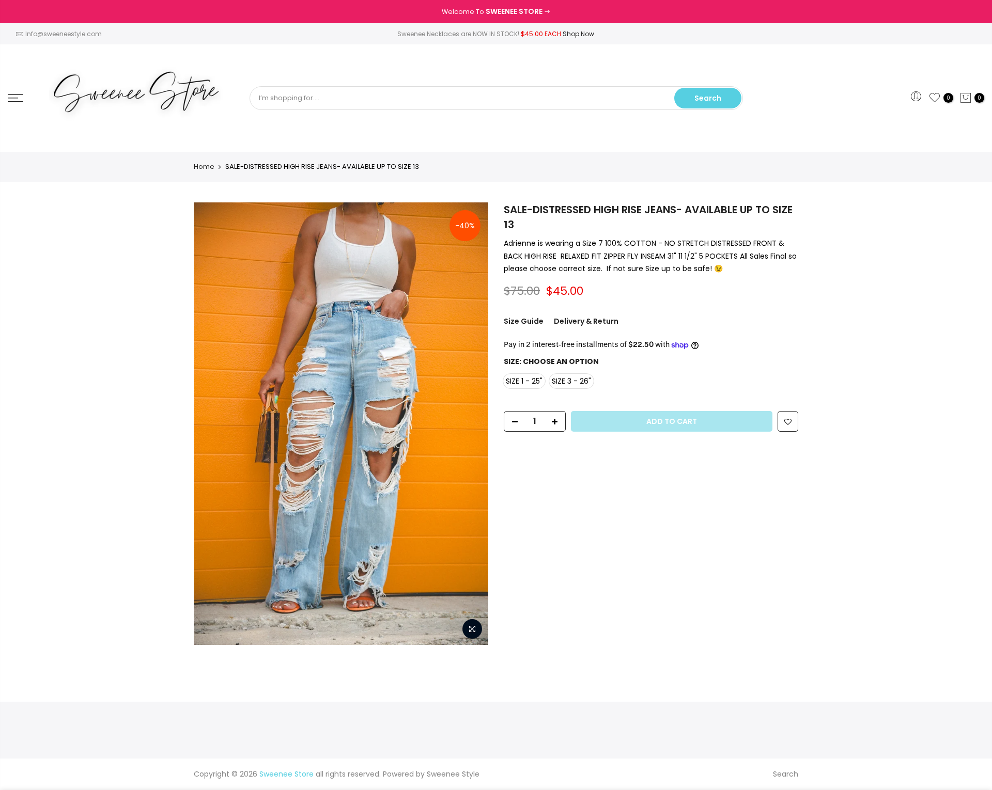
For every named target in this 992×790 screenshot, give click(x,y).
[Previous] (212, 423)
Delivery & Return (586, 321)
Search (707, 98)
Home (204, 166)
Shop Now (578, 33)
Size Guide (524, 321)
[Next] (470, 423)
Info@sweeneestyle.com (63, 33)
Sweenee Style (453, 774)
